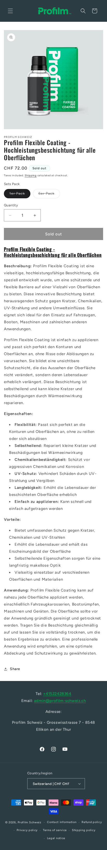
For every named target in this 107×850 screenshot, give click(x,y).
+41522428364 (57, 693)
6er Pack (49, 194)
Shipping (31, 175)
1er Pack (19, 194)
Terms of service (55, 830)
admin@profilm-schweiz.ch (60, 700)
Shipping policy (84, 830)
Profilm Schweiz (29, 822)
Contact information (61, 822)
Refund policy (92, 822)
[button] (10, 11)
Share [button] (15, 669)
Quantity (11, 205)
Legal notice (56, 838)
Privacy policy (27, 830)
